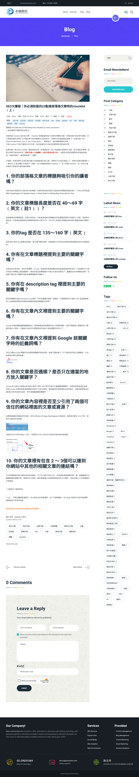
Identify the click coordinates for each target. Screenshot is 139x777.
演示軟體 (110, 464)
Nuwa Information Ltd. (21, 13)
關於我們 (111, 159)
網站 (110, 141)
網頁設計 (9, 123)
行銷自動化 (111, 589)
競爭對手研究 (112, 518)
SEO (70, 120)
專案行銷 (111, 372)
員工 (109, 355)
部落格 (69, 116)
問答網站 (110, 486)
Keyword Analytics (122, 748)
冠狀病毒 (110, 578)
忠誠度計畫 (111, 556)
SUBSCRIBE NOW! (118, 89)
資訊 (108, 594)
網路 (16, 123)
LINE (120, 594)
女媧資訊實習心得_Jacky (113, 227)
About (65, 12)
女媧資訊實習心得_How (113, 216)
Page (123, 437)
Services (73, 12)
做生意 (110, 334)
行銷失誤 (110, 540)
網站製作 (124, 355)
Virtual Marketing (122, 740)
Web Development (94, 748)
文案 (52, 120)
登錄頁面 (110, 545)
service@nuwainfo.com (28, 3)
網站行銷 (81, 120)
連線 (118, 599)
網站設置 (110, 502)
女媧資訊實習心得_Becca (113, 238)
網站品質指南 (22, 326)
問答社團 (110, 491)
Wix (123, 431)
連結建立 (110, 458)
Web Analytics (92, 744)
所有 (108, 307)
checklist (22, 123)
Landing (110, 437)
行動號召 (110, 399)
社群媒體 (37, 120)
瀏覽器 (109, 605)
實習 (111, 124)
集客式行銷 (45, 120)
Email (110, 172)
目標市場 (64, 120)
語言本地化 (111, 572)
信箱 (125, 589)
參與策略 (110, 420)
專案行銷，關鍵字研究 (115, 480)
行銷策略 (124, 366)
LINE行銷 (111, 176)
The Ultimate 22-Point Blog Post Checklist (27, 128)
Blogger (110, 431)
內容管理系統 (112, 583)
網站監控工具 (112, 523)
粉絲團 (109, 383)
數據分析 (110, 415)
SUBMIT (24, 688)
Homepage (65, 36)
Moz (11, 242)
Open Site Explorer (51, 416)
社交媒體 (110, 475)
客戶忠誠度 (111, 551)
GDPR (125, 534)
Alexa (22, 435)
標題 (124, 545)
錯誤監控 (110, 496)
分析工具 (110, 507)
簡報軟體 (110, 469)
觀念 (111, 119)
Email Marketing (122, 744)
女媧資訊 (21, 11)
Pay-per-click (92, 735)
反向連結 (110, 453)
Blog (88, 12)
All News (110, 266)
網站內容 (110, 567)
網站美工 (110, 534)
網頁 (110, 168)
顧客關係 (111, 150)
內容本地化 (111, 561)
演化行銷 (15, 120)
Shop (82, 12)
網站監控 (110, 529)
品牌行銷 (111, 137)
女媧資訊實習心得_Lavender (115, 259)
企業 (124, 404)
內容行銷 (23, 120)
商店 (126, 372)
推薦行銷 (110, 448)
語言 (9, 3)
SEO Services (92, 731)
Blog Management (122, 735)
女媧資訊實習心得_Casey (113, 248)
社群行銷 (30, 120)
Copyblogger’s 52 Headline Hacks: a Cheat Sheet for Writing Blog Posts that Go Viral (42, 193)
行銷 (75, 120)
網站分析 (110, 513)
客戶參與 (110, 410)
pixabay (18, 517)
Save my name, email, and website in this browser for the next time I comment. (46, 636)
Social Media (92, 740)
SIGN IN (130, 3)
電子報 (111, 154)
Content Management (124, 731)
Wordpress (111, 426)
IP (107, 599)
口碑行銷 (111, 339)
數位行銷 (110, 404)
